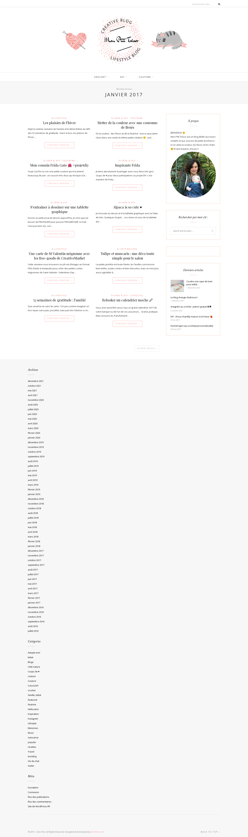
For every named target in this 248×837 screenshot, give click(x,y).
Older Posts (146, 348)
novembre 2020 (36, 399)
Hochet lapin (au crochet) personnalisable (192, 325)
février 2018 (34, 541)
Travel (31, 751)
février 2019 (34, 489)
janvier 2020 (34, 437)
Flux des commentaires (39, 801)
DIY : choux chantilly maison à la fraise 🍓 (192, 316)
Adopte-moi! (34, 652)
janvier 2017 (34, 602)
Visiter (31, 765)
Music (31, 732)
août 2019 (33, 461)
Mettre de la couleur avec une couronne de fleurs (128, 124)
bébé (30, 657)
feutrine (137, 118)
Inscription (33, 787)
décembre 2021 (36, 381)
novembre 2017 (36, 555)
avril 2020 (32, 423)
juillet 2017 (33, 574)
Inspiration (33, 713)
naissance (33, 737)
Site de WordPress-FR (39, 806)
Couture (32, 680)
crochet (100, 76)
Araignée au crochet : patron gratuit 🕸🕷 (191, 306)
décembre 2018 (36, 498)
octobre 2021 (34, 385)
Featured (32, 699)
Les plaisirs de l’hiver (59, 122)
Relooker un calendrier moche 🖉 (127, 300)
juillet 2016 (33, 630)
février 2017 (34, 597)
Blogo (31, 662)
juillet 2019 (33, 465)
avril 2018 (32, 531)
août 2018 (33, 513)
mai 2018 (32, 527)
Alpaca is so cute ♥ (127, 207)
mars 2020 (33, 428)
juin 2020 (32, 414)
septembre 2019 (36, 456)
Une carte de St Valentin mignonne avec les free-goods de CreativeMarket (59, 255)
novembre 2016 (36, 612)
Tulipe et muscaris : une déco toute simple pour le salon (127, 255)
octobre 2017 (34, 560)
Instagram (33, 718)
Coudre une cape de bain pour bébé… (199, 283)
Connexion (33, 792)
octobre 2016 (34, 616)
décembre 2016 (36, 607)
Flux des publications (38, 796)
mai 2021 (32, 390)
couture (145, 76)
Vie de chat (33, 761)
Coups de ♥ (33, 671)
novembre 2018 (36, 503)
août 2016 (33, 626)
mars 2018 (33, 536)
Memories (33, 728)
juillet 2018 (33, 517)
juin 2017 (32, 579)
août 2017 (33, 569)
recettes (32, 746)
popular (32, 742)
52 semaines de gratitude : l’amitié (59, 300)
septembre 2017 (36, 564)
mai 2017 (32, 583)
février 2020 (34, 432)
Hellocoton (33, 709)
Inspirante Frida (127, 165)
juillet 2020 (33, 409)
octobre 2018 (34, 508)
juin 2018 (32, 522)
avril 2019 (32, 480)
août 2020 (33, 404)
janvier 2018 (34, 546)
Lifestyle (60, 118)
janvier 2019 (34, 494)
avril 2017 (32, 588)
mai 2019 (32, 475)
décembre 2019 (36, 442)
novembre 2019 (36, 447)
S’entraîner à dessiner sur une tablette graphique (59, 209)
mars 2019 (33, 484)
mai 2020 (32, 418)
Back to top (209, 831)
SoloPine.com (97, 831)
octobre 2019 (34, 451)
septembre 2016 (36, 621)
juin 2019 (32, 470)
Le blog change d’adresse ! (184, 297)
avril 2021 (32, 395)
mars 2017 (33, 593)
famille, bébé (34, 695)
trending (32, 756)
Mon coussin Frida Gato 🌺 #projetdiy (59, 165)
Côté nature (128, 249)
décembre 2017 (36, 550)
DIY (122, 76)
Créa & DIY (121, 118)
